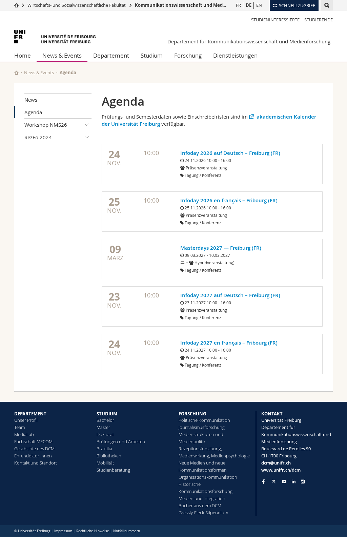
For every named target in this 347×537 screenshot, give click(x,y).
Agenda (33, 112)
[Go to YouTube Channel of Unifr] (284, 481)
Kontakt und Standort (35, 463)
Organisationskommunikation (208, 477)
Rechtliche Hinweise (92, 531)
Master (103, 427)
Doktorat (105, 434)
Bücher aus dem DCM (200, 505)
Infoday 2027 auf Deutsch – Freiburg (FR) (230, 295)
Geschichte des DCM (34, 449)
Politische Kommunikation (204, 420)
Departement (111, 55)
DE (248, 5)
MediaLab (24, 434)
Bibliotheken (109, 456)
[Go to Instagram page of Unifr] (303, 481)
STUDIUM (107, 414)
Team (19, 427)
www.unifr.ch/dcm (281, 470)
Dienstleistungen (235, 55)
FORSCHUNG (192, 414)
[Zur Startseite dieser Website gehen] (16, 72)
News (30, 99)
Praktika (104, 449)
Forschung (188, 55)
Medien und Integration (202, 498)
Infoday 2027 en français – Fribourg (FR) (229, 342)
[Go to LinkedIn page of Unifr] (293, 481)
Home (22, 55)
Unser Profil (26, 420)
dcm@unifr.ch (276, 463)
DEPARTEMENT (30, 414)
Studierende (318, 20)
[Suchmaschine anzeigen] (327, 5)
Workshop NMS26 (45, 124)
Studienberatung (113, 470)
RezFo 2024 (38, 137)
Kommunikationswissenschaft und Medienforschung (193, 5)
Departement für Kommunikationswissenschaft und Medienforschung (248, 41)
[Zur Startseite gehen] (16, 5)
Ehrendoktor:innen (33, 456)
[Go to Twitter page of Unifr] (274, 481)
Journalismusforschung (202, 427)
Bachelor (105, 420)
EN (259, 5)
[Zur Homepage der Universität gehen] (55, 36)
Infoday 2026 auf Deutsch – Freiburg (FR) (230, 153)
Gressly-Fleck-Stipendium (203, 513)
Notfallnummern (126, 531)
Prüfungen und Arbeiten (121, 441)
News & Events (62, 55)
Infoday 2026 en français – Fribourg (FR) (229, 200)
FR (238, 5)
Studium (152, 55)
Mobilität (105, 463)
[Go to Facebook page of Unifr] (263, 481)
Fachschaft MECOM (33, 441)
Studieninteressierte (275, 20)
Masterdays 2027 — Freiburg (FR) (220, 247)
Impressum (63, 531)
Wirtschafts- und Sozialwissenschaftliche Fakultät (76, 5)
